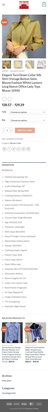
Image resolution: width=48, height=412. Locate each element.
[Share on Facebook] (9, 149)
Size (3, 120)
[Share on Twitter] (14, 149)
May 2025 (6, 380)
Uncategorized (8, 393)
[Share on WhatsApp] (4, 149)
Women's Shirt (17, 71)
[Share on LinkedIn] (28, 149)
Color (4, 112)
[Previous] (6, 36)
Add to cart (25, 130)
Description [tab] (8, 165)
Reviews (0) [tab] (7, 170)
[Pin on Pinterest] (23, 149)
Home (5, 71)
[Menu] (3, 4)
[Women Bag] (24, 4)
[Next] (41, 36)
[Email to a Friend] (19, 149)
